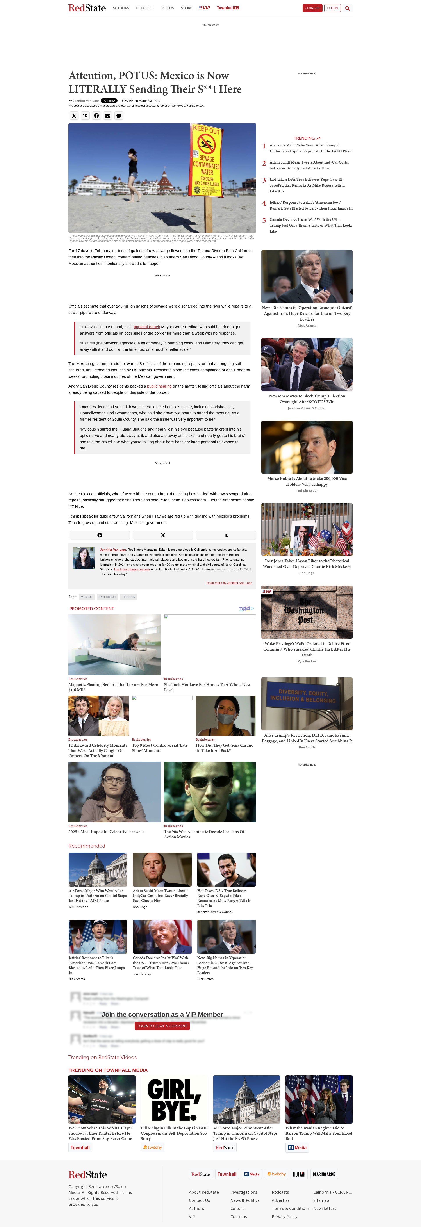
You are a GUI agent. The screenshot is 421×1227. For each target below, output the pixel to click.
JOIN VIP (312, 8)
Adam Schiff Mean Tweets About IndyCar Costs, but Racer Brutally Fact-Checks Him (160, 895)
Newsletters (324, 1208)
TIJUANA (128, 597)
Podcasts (145, 8)
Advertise (281, 1200)
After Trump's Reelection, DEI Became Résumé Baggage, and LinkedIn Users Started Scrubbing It (307, 738)
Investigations (243, 1192)
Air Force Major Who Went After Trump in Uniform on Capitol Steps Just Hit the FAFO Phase (98, 895)
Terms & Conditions (291, 1208)
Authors (121, 8)
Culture (237, 1208)
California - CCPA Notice (333, 1192)
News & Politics (245, 1200)
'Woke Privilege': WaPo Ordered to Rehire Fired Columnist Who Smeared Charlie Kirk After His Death (307, 649)
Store (186, 8)
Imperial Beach (147, 327)
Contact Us (199, 1200)
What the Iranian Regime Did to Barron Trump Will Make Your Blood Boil (318, 1133)
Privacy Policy (284, 1216)
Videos (168, 8)
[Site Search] (348, 8)
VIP (192, 1216)
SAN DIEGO (107, 597)
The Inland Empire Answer (132, 569)
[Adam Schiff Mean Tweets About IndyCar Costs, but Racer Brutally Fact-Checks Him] (162, 869)
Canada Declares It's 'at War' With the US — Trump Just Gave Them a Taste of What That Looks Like (161, 962)
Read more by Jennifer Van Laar (229, 582)
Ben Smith (307, 747)
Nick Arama (77, 979)
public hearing (159, 386)
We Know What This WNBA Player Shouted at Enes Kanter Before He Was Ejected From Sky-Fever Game (100, 1133)
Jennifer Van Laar (86, 100)
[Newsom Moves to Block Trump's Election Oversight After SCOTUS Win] (307, 364)
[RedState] (87, 8)
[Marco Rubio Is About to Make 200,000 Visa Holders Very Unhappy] (307, 446)
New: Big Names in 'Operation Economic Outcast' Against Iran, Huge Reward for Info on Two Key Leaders (225, 965)
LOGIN (332, 8)
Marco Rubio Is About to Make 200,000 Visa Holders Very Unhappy (307, 481)
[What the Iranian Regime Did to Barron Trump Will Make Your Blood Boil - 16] (319, 1099)
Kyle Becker (307, 661)
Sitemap (321, 1200)
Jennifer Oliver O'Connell (215, 912)
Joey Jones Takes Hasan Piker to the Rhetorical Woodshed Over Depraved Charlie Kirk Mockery (307, 564)
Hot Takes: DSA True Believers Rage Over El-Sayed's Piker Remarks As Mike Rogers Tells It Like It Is (223, 898)
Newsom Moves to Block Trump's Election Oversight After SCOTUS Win (307, 399)
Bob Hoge (140, 907)
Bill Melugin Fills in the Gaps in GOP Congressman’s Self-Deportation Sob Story (174, 1133)
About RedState (204, 1192)
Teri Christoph (78, 907)
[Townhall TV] (228, 8)
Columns (238, 1216)
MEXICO (87, 597)
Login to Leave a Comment (162, 1026)
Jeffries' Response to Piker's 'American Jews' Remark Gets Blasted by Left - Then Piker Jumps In (97, 965)
